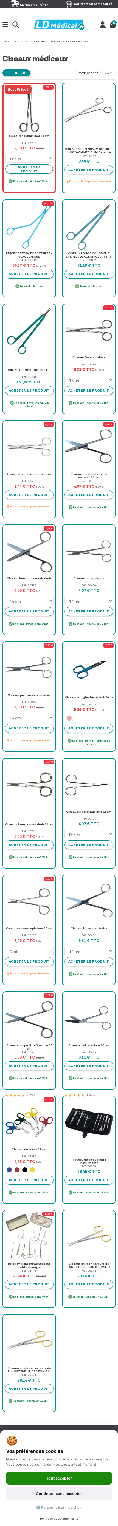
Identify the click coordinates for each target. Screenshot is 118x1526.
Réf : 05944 (29, 702)
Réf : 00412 (89, 935)
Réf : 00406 (89, 585)
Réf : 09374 (89, 1270)
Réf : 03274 (29, 831)
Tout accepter (59, 1478)
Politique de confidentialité (59, 1519)
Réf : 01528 (29, 1156)
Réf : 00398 (89, 481)
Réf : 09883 (29, 260)
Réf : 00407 (89, 819)
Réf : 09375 (29, 1375)
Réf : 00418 (29, 1052)
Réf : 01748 (29, 1270)
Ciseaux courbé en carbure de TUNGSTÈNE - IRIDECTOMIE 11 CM (29, 1371)
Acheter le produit (88, 170)
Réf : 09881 (29, 377)
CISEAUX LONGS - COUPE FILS (29, 370)
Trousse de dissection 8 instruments (88, 1161)
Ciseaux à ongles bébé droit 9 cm (89, 697)
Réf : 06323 (89, 704)
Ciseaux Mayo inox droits (89, 928)
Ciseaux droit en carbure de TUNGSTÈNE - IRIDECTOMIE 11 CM (89, 1267)
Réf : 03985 (89, 364)
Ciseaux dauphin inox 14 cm (29, 136)
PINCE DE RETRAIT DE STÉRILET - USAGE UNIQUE (29, 255)
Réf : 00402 (29, 481)
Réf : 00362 (89, 156)
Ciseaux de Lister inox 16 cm (88, 1045)
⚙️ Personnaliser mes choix (59, 1507)
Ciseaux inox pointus (89, 578)
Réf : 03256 (29, 935)
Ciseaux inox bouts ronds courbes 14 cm (89, 476)
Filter (18, 73)
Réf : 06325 (89, 1166)
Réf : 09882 (89, 260)
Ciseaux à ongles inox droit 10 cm (29, 824)
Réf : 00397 (29, 585)
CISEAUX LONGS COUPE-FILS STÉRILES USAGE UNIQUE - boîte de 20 (89, 256)
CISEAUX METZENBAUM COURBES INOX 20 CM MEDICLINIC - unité (89, 150)
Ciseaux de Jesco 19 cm (29, 1149)
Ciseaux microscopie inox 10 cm (29, 928)
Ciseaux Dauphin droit (88, 357)
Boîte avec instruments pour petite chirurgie (29, 1265)
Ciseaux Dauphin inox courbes (29, 474)
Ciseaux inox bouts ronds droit (29, 578)
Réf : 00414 (89, 1052)
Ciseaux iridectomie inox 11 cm (88, 811)
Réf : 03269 (29, 143)
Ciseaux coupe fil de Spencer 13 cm (29, 1047)
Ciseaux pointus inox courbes (29, 695)
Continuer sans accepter (59, 1493)
